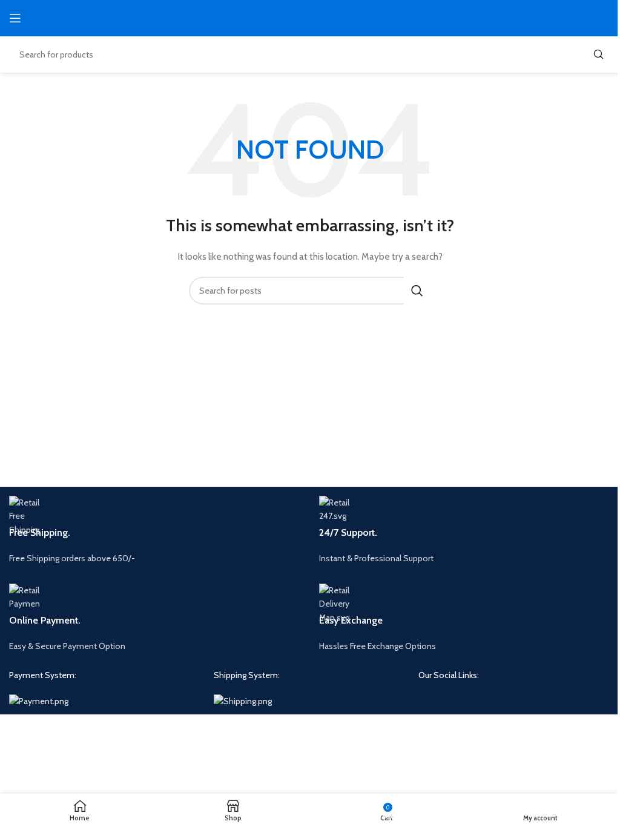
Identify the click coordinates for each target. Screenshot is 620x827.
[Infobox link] (155, 530)
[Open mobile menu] (15, 18)
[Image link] (38, 700)
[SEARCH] (598, 54)
